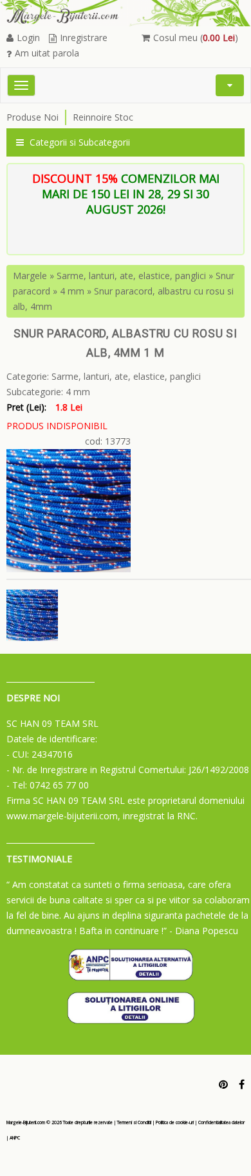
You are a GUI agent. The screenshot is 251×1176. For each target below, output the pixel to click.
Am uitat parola (47, 53)
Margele (30, 275)
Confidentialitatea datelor (221, 1122)
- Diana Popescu (203, 931)
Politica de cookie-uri (175, 1122)
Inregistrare (83, 37)
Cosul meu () (195, 37)
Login (28, 37)
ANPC (15, 1138)
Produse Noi (32, 117)
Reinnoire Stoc (103, 117)
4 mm (72, 291)
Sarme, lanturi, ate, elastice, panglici (131, 275)
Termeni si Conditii (134, 1122)
